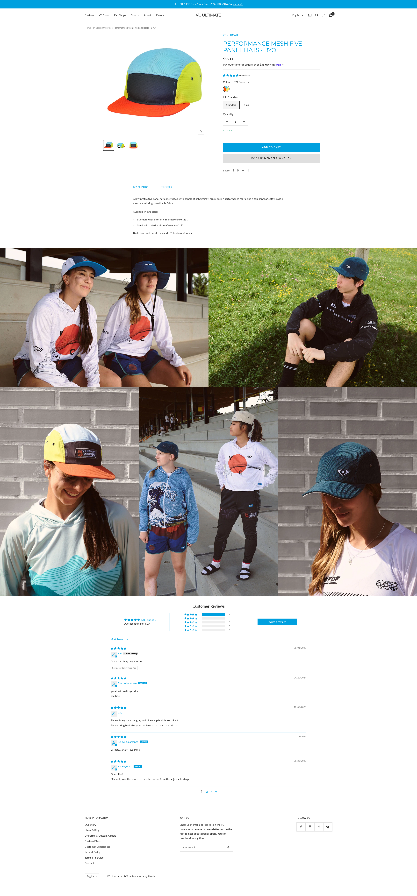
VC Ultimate (230, 35)
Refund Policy (93, 852)
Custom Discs (93, 841)
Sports (135, 15)
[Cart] (330, 15)
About (147, 15)
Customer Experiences (97, 846)
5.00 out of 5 (148, 619)
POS (126, 876)
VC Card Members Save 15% (271, 158)
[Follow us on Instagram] (309, 826)
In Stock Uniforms (102, 27)
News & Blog (92, 830)
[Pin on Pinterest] (238, 170)
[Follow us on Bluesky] (327, 826)
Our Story (90, 824)
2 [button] (207, 791)
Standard (231, 104)
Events (160, 15)
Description (141, 187)
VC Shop (104, 15)
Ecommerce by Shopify (143, 876)
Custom (89, 15)
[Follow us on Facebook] (300, 826)
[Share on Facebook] (233, 170)
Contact (89, 863)
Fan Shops (120, 15)
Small (247, 104)
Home (88, 27)
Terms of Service (94, 857)
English (296, 15)
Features (166, 187)
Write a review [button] (277, 621)
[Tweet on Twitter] (243, 170)
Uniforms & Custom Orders (100, 835)
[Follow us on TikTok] (318, 826)
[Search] (316, 15)
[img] (118, 648)
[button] (231, 75)
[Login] (323, 15)
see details (238, 4)
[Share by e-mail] (248, 170)
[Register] (228, 847)
